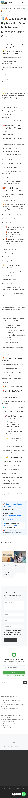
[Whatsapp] (24, 794)
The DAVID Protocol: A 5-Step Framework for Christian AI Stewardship (7, 570)
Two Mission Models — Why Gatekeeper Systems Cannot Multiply (12, 705)
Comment (9, 602)
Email (7, 620)
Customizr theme (21, 790)
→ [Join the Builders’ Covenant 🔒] (14, 447)
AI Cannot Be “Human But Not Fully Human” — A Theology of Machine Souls (12, 701)
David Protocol (14, 520)
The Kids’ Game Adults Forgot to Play (9, 708)
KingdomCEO (6, 40)
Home (2, 8)
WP (8, 790)
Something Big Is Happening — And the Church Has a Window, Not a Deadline (13, 697)
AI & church (20, 8)
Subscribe (14, 672)
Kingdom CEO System (15, 515)
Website (8, 626)
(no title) (3, 693)
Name (7, 614)
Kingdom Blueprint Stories (11, 8)
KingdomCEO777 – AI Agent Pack (13, 525)
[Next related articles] (25, 546)
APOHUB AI (11, 788)
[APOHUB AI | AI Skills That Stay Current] (2, 2)
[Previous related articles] (21, 546)
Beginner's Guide (15, 511)
